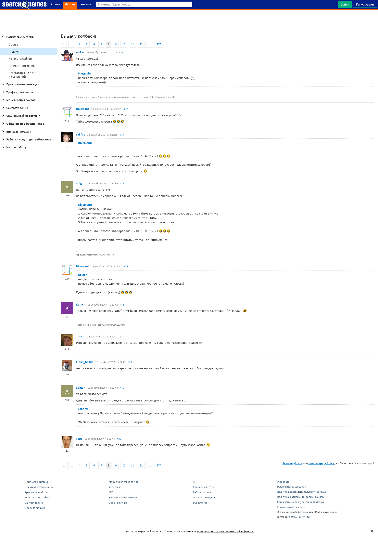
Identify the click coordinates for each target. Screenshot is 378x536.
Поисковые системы (20, 37)
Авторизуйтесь (292, 463)
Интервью (115, 487)
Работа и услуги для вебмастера (28, 139)
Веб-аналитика (118, 502)
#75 (126, 266)
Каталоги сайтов (20, 58)
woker (80, 52)
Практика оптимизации (22, 84)
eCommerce (200, 502)
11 (132, 44)
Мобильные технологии (123, 482)
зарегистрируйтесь (321, 463)
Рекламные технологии (123, 497)
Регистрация (365, 4)
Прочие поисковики (22, 66)
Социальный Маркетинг (23, 116)
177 (159, 44)
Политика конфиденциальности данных (301, 491)
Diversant (82, 109)
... (71, 44)
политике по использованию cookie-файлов (225, 531)
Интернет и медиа (204, 497)
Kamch (80, 304)
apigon (80, 183)
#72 (126, 109)
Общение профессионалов (25, 123)
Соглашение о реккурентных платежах (300, 502)
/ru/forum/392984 (115, 324)
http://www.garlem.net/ (163, 97)
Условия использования (291, 486)
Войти (345, 4)
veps (79, 438)
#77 (122, 336)
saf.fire (80, 134)
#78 (130, 362)
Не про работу (16, 147)
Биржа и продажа (18, 131)
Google (13, 44)
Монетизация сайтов (20, 100)
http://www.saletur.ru (103, 254)
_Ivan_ (80, 336)
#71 (121, 52)
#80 (119, 438)
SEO (111, 492)
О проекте (283, 481)
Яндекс (14, 51)
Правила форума (35, 508)
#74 (122, 183)
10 (123, 44)
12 (141, 44)
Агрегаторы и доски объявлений (22, 75)
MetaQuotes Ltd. (300, 517)
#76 (122, 304)
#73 (122, 134)
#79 (122, 387)
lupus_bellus (84, 362)
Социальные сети (203, 487)
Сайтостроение (17, 108)
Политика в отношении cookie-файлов (300, 497)
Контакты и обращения (291, 507)
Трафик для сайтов (19, 92)
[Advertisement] (189, 20)
